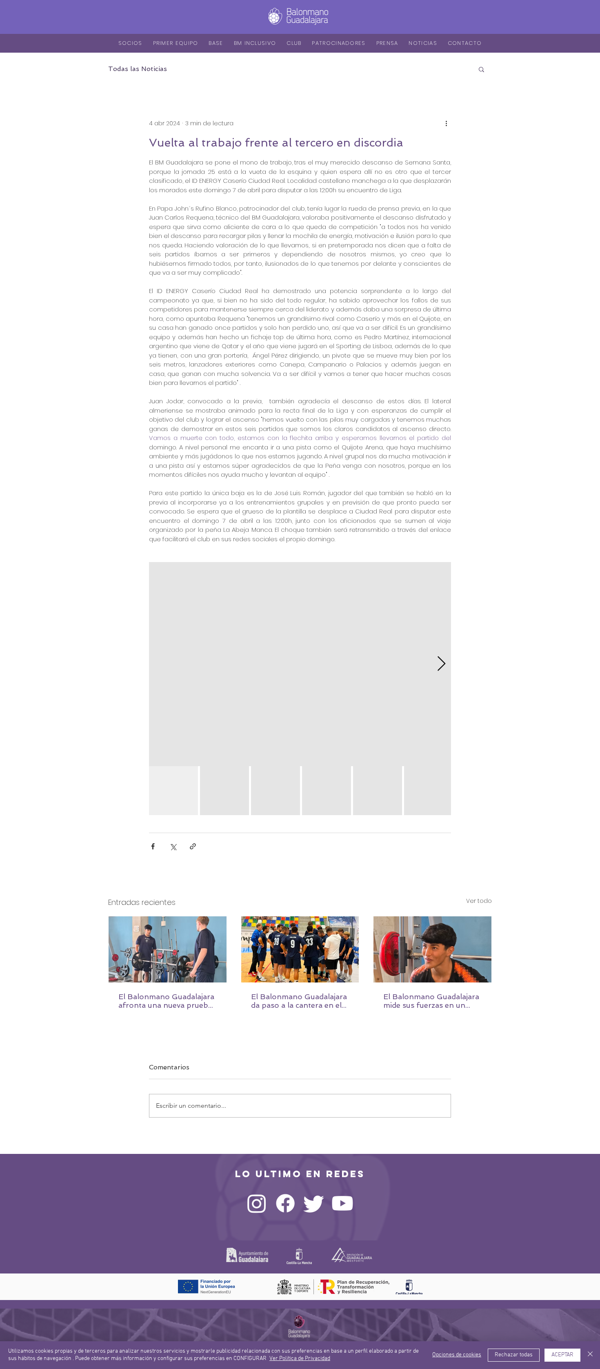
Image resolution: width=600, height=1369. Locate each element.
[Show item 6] (428, 790)
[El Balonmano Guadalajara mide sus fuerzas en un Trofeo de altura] (432, 949)
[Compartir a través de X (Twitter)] (173, 846)
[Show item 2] (224, 790)
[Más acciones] (446, 123)
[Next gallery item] (441, 664)
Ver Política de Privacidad (299, 1358)
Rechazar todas (514, 1354)
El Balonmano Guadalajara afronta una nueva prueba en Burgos (166, 1000)
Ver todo (479, 901)
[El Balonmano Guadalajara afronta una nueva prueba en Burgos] (168, 949)
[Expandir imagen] (300, 664)
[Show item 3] (275, 790)
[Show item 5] (377, 790)
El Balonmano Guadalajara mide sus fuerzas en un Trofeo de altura (431, 1000)
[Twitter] (314, 1203)
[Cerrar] (590, 1355)
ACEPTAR (562, 1354)
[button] (481, 69)
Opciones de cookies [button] (456, 1354)
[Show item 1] (173, 790)
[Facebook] (285, 1203)
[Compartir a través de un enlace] (193, 846)
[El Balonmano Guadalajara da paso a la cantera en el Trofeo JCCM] (300, 949)
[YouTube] (342, 1203)
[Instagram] (256, 1203)
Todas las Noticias (137, 69)
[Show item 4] (326, 790)
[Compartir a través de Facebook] (153, 846)
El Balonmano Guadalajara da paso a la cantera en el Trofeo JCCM (299, 1000)
